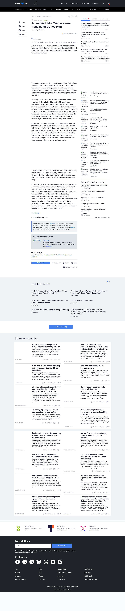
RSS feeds (89, 576)
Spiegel (37, 213)
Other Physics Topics (105, 217)
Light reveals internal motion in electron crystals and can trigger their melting (93, 456)
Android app (89, 569)
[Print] (76, 16)
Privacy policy (58, 589)
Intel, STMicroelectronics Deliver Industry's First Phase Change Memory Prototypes (51, 255)
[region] (95, 43)
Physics (29, 9)
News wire (61, 579)
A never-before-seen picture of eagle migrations (93, 367)
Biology (66, 9)
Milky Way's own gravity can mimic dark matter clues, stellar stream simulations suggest (94, 50)
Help (40, 569)
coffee (60, 126)
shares (40, 263)
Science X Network (72, 586)
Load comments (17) (61, 327)
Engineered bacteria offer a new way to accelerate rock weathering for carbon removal (46, 435)
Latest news (74, 3)
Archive (60, 576)
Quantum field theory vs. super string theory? (93, 209)
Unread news (85, 3)
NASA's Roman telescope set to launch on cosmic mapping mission (46, 346)
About (41, 576)
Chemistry (58, 9)
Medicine (94, 9)
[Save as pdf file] (73, 16)
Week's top (64, 3)
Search (18, 576)
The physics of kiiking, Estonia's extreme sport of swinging (94, 42)
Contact (42, 579)
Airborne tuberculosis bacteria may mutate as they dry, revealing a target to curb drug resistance (46, 389)
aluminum (46, 104)
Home (17, 572)
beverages (42, 138)
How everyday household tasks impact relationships (93, 388)
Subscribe (95, 3)
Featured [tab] (94, 18)
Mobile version (20, 579)
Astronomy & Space (40, 9)
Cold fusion (84, 213)
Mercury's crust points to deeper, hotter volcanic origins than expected (94, 435)
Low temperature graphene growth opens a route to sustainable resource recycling (46, 499)
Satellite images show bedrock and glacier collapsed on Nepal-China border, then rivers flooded (93, 34)
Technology (105, 9)
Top (16, 569)
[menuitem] (19, 9)
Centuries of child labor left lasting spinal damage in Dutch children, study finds (46, 368)
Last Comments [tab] (104, 18)
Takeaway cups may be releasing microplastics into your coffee (45, 411)
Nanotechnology (19, 9)
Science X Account (65, 572)
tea (67, 126)
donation (72, 227)
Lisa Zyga (36, 30)
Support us (62, 569)
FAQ (40, 572)
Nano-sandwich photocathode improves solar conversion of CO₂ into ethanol (94, 412)
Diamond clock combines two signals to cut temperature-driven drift (94, 477)
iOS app (88, 572)
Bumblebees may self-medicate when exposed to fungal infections (45, 476)
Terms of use (67, 589)
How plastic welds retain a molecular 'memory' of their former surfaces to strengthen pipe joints (94, 347)
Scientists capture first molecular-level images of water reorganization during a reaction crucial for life (95, 57)
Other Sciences (75, 9)
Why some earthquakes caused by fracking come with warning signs (45, 455)
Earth (50, 9)
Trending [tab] (85, 18)
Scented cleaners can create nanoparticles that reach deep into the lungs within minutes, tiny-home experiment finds (95, 25)
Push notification (91, 579)
